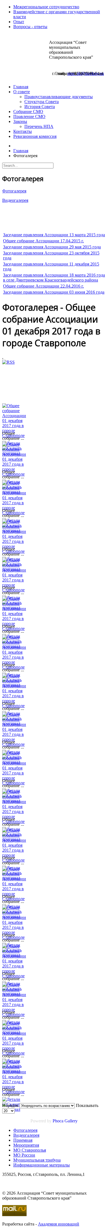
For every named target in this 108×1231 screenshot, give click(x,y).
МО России (24, 1155)
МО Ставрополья (29, 1150)
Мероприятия (26, 1145)
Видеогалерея (15, 200)
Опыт (18, 21)
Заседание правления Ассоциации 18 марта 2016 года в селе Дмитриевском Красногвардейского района (54, 277)
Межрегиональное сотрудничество (46, 6)
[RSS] (8, 362)
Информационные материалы (41, 1165)
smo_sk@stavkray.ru (85, 73)
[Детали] (11, 1099)
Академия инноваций (58, 1224)
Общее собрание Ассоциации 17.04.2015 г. (43, 240)
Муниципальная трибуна (37, 1160)
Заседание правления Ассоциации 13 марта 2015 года (54, 234)
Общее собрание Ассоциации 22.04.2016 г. (43, 286)
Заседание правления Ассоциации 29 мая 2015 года (52, 247)
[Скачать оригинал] (16, 1109)
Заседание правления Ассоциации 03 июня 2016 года (53, 292)
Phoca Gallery (65, 1121)
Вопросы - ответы (30, 26)
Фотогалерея (14, 191)
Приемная (22, 1140)
